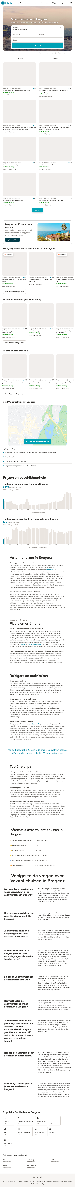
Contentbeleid (66, 1181)
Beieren (22, 644)
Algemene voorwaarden (44, 1181)
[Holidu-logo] (8, 3)
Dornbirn (39, 644)
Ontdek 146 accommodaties (37, 441)
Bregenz (69, 53)
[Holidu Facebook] (41, 1177)
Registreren (63, 3)
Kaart (21, 58)
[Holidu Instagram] (33, 1177)
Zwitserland (32, 644)
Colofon (32, 1181)
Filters (56, 58)
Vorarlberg (61, 53)
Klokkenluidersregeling (37, 1184)
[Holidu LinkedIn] (37, 1177)
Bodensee (49, 570)
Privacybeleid (56, 1181)
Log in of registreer (12, 240)
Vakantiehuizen (44, 53)
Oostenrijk (53, 53)
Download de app (25, 3)
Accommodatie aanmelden (41, 3)
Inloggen (54, 3)
